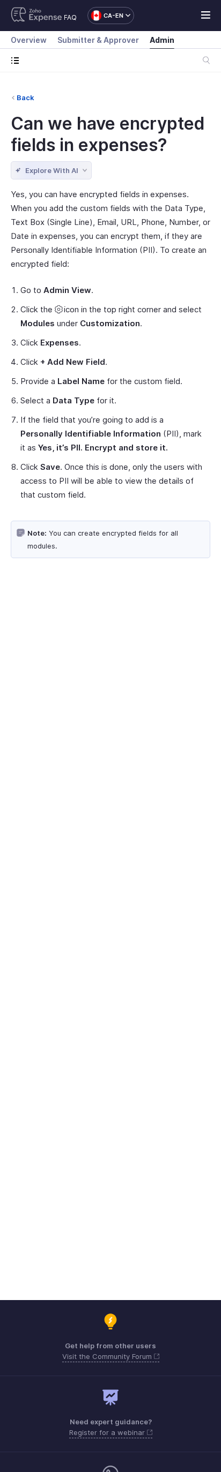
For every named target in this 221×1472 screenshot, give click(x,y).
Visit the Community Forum (108, 1356)
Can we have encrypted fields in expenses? (107, 134)
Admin (162, 39)
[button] (105, 15)
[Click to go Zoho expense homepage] (36, 15)
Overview (29, 39)
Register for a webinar (108, 1432)
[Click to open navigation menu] (17, 60)
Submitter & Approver (98, 39)
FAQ (70, 17)
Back (25, 97)
